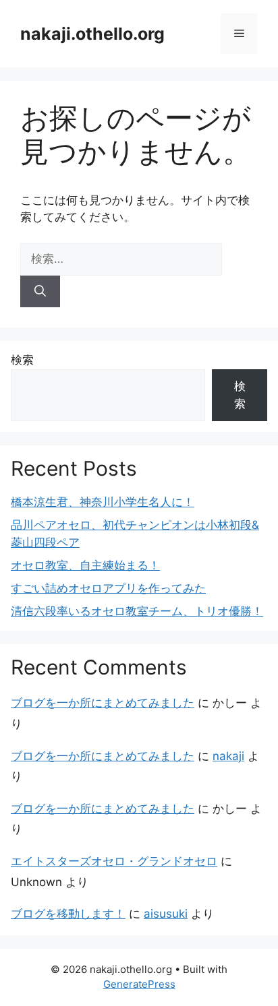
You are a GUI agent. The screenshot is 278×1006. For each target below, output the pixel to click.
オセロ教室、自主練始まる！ (85, 565)
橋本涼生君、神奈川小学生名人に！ (102, 502)
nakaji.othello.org (92, 34)
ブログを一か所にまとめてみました (102, 703)
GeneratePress (139, 984)
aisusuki (166, 913)
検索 (22, 360)
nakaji (228, 756)
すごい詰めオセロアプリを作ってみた (108, 588)
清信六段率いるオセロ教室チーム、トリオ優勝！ (137, 611)
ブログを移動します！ (68, 913)
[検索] (40, 292)
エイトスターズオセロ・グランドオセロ (114, 861)
